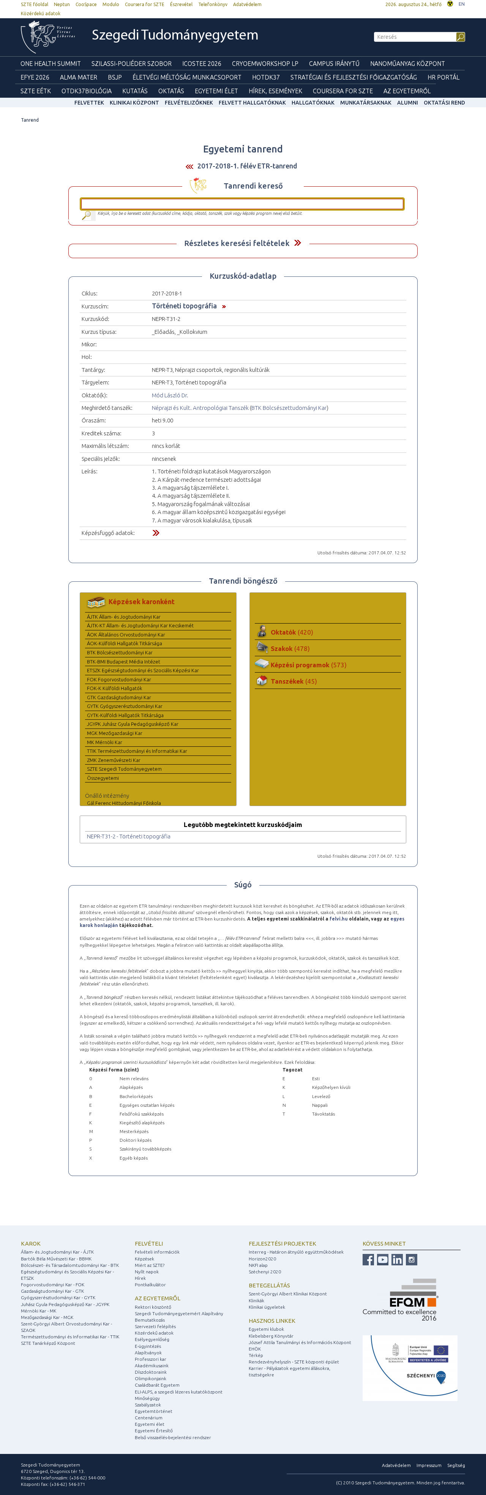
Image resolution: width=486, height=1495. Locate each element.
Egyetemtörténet (153, 1411)
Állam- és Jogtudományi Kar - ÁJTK (57, 1251)
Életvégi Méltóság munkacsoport (187, 77)
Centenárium (149, 1417)
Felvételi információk (157, 1251)
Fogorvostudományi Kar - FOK (52, 1284)
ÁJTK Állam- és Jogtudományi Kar (124, 616)
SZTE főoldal (34, 4)
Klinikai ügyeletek (267, 1307)
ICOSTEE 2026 (201, 63)
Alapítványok (148, 1352)
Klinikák (256, 1300)
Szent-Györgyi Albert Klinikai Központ (288, 1293)
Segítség (456, 1465)
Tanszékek (294, 681)
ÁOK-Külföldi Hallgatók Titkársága (124, 643)
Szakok (290, 648)
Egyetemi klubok (266, 1329)
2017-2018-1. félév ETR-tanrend (247, 166)
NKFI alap (258, 1265)
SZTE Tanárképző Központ (48, 1343)
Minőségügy (147, 1398)
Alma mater (78, 77)
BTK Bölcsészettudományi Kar (289, 408)
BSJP (115, 77)
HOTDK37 (266, 77)
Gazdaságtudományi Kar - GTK (52, 1291)
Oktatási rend (444, 103)
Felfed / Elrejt (297, 243)
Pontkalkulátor (150, 1284)
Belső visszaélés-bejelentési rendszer (173, 1437)
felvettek (89, 103)
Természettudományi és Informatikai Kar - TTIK (70, 1336)
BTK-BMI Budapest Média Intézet (123, 661)
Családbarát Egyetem (157, 1384)
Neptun (62, 4)
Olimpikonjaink (150, 1378)
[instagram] (410, 1259)
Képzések (144, 1258)
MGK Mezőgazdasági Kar (114, 733)
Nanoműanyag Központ (407, 63)
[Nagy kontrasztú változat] (450, 3)
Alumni (407, 103)
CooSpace (86, 4)
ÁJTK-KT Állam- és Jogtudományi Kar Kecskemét (140, 625)
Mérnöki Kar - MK (38, 1310)
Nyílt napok (147, 1271)
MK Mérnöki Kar (104, 742)
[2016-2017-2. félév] (189, 166)
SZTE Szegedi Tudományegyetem (124, 768)
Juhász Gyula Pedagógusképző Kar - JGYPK (65, 1304)
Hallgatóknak (313, 103)
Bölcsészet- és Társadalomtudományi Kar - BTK (70, 1265)
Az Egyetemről (407, 90)
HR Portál (443, 77)
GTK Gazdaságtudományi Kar (119, 697)
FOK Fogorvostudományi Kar (119, 679)
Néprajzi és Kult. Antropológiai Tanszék (200, 408)
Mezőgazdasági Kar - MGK (47, 1317)
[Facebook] (368, 1259)
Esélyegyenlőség (152, 1339)
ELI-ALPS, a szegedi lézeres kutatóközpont (178, 1391)
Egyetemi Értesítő (154, 1430)
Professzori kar (150, 1359)
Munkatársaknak (365, 103)
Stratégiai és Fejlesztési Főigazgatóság (353, 77)
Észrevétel (181, 4)
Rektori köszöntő (153, 1307)
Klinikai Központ (134, 103)
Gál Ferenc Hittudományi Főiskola (124, 803)
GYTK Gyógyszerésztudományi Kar (125, 706)
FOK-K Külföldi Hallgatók (114, 688)
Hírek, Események (275, 90)
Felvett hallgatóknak (252, 103)
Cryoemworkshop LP (265, 63)
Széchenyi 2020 (265, 1271)
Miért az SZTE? (149, 1265)
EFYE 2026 (35, 77)
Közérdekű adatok (40, 13)
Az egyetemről (157, 1298)
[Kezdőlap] (48, 37)
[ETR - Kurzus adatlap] (222, 305)
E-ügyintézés (148, 1346)
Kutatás (135, 90)
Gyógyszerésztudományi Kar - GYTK (58, 1297)
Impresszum (429, 1465)
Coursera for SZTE (144, 4)
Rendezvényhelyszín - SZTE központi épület (294, 1361)
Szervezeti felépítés (155, 1326)
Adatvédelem (247, 4)
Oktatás (171, 90)
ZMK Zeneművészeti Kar (113, 760)
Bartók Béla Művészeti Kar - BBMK (56, 1258)
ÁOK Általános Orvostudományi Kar (126, 634)
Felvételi (149, 1243)
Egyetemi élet (216, 90)
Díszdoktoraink (151, 1372)
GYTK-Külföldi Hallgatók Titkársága (125, 715)
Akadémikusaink (152, 1365)
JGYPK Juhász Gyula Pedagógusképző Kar (132, 724)
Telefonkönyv (212, 4)
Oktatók (292, 632)
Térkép (256, 1355)
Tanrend (30, 119)
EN (462, 4)
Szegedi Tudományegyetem (175, 36)
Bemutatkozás (150, 1319)
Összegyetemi (103, 778)
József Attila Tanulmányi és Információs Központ (300, 1342)
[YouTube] (381, 1259)
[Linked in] (396, 1259)
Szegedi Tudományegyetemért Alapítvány (179, 1313)
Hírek (140, 1278)
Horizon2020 (262, 1258)
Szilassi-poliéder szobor (132, 63)
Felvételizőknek (189, 103)
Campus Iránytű (334, 63)
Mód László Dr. (170, 395)
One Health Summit (51, 63)
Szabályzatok (148, 1404)
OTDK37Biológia (87, 90)
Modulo (111, 4)
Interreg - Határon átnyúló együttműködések (296, 1251)
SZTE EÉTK (36, 90)
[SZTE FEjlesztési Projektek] (410, 1367)
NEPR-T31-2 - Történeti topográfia (128, 836)
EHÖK (255, 1348)
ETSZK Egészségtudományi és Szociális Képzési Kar (143, 670)
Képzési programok (309, 664)
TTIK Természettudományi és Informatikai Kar (137, 751)
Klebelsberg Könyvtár (271, 1335)
